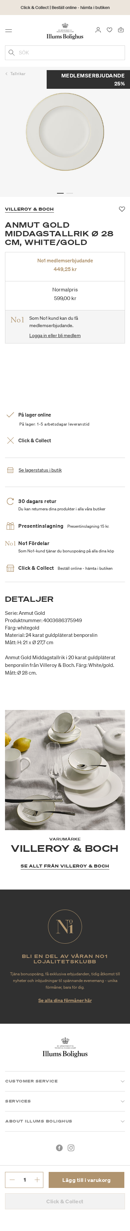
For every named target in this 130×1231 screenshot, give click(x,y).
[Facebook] (59, 1148)
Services (18, 1101)
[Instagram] (71, 1148)
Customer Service (31, 1081)
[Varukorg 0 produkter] (121, 29)
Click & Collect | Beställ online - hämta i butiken (65, 7)
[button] (60, 193)
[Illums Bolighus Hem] (65, 31)
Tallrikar (18, 73)
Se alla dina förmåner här (65, 1000)
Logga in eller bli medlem (55, 335)
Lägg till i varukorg (86, 1180)
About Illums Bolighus (39, 1121)
